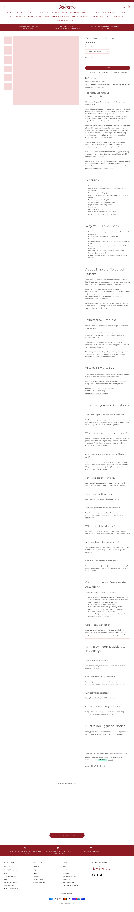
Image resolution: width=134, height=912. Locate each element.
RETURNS (36, 873)
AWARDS (6, 879)
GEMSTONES (20, 13)
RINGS (64, 13)
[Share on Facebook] (92, 766)
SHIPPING (36, 876)
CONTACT (36, 867)
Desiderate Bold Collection (106, 212)
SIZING (65, 867)
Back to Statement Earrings (68, 835)
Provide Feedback (67, 893)
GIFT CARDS (122, 13)
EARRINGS (55, 13)
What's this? (123, 753)
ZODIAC (39, 16)
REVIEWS (66, 873)
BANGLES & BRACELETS (38, 13)
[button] (90, 42)
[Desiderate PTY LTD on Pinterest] (101, 875)
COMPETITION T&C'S (39, 882)
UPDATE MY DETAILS (10, 885)
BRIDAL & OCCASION (24, 16)
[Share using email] (104, 766)
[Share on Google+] (101, 766)
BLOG (109, 16)
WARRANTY (66, 879)
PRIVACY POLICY (38, 879)
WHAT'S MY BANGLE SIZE (11, 888)
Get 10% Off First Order (11, 870)
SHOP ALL (7, 867)
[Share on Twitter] (95, 766)
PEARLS (10, 16)
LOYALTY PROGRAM (10, 876)
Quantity (89, 57)
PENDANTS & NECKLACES (81, 13)
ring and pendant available (106, 214)
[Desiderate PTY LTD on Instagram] (93, 875)
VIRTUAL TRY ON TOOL (10, 882)
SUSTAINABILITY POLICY (70, 882)
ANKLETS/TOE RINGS (60, 16)
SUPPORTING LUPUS (69, 876)
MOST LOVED (98, 16)
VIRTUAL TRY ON (120, 16)
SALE (47, 16)
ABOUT (65, 870)
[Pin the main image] (98, 766)
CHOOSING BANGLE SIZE (70, 885)
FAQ (34, 870)
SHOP (9, 13)
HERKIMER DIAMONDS (81, 16)
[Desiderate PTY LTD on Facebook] (97, 875)
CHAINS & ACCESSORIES (67, 20)
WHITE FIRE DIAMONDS (104, 13)
